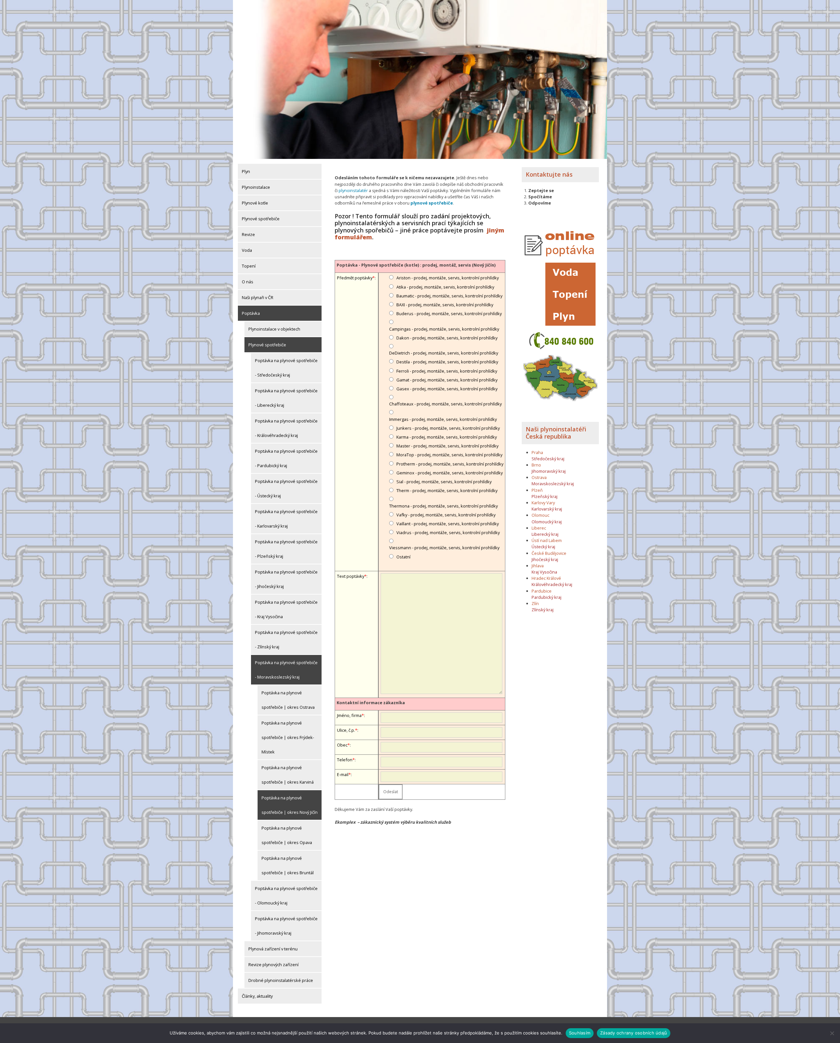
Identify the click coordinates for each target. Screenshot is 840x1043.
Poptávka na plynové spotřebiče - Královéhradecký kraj (286, 428)
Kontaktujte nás (549, 174)
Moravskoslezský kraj (553, 484)
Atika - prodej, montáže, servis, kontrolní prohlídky (445, 287)
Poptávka (251, 313)
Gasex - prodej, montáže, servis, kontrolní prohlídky (446, 389)
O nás (247, 282)
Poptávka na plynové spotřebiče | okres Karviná (288, 775)
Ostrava (539, 477)
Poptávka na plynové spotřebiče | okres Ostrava (288, 700)
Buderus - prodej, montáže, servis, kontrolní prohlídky (449, 313)
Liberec (539, 528)
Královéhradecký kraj (552, 584)
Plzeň (537, 490)
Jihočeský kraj (545, 559)
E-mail (342, 774)
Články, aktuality (257, 996)
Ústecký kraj (543, 547)
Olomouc (540, 515)
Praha (537, 452)
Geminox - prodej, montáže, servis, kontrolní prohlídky (449, 473)
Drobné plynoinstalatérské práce (280, 980)
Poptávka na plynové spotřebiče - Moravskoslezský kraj (286, 670)
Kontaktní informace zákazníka (371, 703)
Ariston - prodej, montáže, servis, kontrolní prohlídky (447, 278)
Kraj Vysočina (544, 572)
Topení (249, 266)
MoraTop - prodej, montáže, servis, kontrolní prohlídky (449, 455)
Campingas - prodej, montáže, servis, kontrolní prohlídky (444, 329)
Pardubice (542, 591)
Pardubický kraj (546, 597)
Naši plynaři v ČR (257, 297)
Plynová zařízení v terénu (273, 949)
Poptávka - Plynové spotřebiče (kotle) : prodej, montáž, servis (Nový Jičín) (416, 265)
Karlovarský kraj (547, 509)
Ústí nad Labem (547, 540)
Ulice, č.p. (346, 730)
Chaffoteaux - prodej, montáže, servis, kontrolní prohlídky (445, 404)
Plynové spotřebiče (261, 219)
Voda (247, 250)
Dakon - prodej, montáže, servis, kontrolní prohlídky (446, 338)
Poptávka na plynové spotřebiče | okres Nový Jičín (290, 805)
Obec (342, 745)
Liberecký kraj (545, 534)
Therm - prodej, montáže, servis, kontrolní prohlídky (446, 490)
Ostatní (403, 557)
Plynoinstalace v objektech (274, 329)
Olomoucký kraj (547, 522)
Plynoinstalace (256, 187)
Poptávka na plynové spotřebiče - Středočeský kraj (286, 368)
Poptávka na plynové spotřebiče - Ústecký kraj (286, 488)
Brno (536, 465)
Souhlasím (579, 1032)
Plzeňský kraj (544, 496)
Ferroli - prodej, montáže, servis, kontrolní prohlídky (446, 371)
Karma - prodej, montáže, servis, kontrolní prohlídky (446, 437)
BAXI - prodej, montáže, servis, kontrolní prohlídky (444, 305)
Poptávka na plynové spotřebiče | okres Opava (287, 835)
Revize (248, 234)
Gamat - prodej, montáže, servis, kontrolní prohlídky (446, 380)
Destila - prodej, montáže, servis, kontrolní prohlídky (447, 362)
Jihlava (538, 566)
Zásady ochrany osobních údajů (633, 1032)
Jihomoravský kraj (549, 471)
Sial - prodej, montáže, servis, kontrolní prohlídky (444, 482)
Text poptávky (350, 576)
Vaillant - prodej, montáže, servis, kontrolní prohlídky (447, 524)
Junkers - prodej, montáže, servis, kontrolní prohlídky (448, 428)
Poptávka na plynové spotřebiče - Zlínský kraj (286, 639)
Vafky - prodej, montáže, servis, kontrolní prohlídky (445, 515)
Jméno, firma (349, 715)
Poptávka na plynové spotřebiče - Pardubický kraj (286, 458)
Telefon (344, 760)
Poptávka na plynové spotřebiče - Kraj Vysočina (286, 609)
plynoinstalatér (353, 190)
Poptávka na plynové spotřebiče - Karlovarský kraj (286, 519)
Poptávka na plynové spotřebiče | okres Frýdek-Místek (288, 737)
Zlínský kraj (543, 610)
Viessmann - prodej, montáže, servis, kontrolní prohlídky (444, 548)
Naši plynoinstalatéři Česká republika (556, 432)
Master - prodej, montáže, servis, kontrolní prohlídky (447, 446)
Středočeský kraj (548, 459)
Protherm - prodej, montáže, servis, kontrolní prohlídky (449, 464)
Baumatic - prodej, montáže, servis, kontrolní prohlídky (449, 296)
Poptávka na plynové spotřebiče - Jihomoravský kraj (286, 926)
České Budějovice (549, 553)
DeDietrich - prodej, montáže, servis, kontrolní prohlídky (443, 353)
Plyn (246, 171)
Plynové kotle (255, 203)
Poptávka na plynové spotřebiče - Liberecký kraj (286, 398)
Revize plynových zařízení (273, 964)
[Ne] (832, 1033)
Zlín (535, 603)
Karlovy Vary (543, 503)
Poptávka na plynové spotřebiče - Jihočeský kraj (286, 579)
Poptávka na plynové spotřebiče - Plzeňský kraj (286, 549)
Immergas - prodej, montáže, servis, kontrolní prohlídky (443, 419)
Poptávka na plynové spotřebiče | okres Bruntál (288, 865)
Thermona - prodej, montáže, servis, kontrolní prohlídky (443, 506)
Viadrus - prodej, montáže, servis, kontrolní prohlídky (448, 532)
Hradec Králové (546, 578)
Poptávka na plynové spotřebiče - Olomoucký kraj (286, 895)
